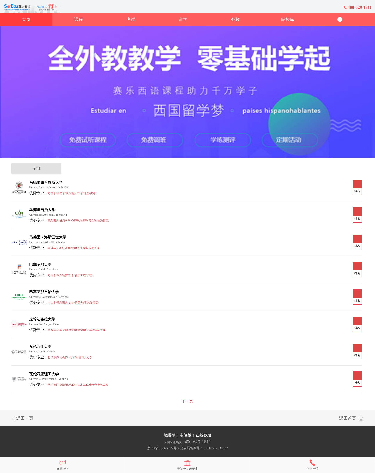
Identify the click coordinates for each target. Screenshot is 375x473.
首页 (26, 19)
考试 (131, 19)
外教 (235, 19)
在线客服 (203, 435)
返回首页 (347, 418)
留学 (183, 19)
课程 (78, 19)
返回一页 (24, 418)
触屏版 (170, 435)
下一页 (187, 401)
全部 (36, 168)
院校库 (287, 19)
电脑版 (185, 435)
